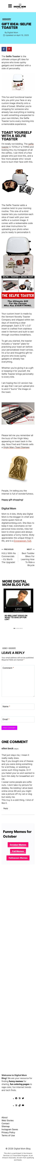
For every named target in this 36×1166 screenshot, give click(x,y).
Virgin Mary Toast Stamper (16, 447)
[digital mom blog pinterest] (19, 1098)
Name (6, 706)
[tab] (14, 628)
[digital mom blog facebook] (16, 1098)
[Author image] (3, 32)
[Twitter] (23, 1098)
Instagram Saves (10, 1129)
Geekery (6, 19)
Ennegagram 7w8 (22, 541)
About (5, 1117)
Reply (5, 808)
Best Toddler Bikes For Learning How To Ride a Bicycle (27, 557)
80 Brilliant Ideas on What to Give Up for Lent (16, 617)
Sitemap (6, 1126)
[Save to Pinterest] (9, 49)
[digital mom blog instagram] (16, 1105)
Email (6, 719)
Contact (5, 1123)
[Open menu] (10, 5)
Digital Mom (12, 32)
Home (4, 648)
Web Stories (8, 1120)
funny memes (16, 1081)
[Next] (30, 607)
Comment (8, 668)
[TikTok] (19, 1105)
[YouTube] (23, 1105)
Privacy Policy (8, 1132)
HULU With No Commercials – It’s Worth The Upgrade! (9, 555)
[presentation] (18, 600)
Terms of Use (8, 1135)
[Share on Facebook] (4, 49)
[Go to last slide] (5, 607)
